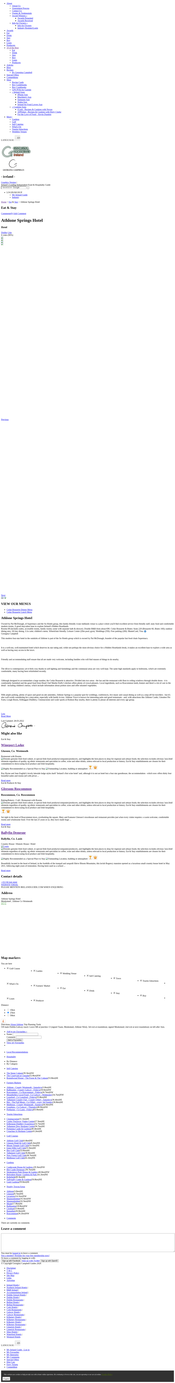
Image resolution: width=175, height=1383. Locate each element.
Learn (9, 43)
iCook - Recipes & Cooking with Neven (35, 109)
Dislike (4, 232)
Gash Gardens (13, 1182)
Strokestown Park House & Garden (22, 1172)
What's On (16, 127)
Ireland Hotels (13, 1285)
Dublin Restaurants (15, 1300)
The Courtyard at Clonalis (18, 1075)
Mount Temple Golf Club (18, 1145)
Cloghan (10, 1208)
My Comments (13, 1357)
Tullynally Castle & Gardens (19, 1179)
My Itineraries (13, 1355)
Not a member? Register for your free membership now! (25, 1255)
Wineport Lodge (12, 745)
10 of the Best (13, 48)
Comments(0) (7, 213)
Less (3, 714)
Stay (8, 38)
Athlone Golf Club (15, 1140)
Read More (6, 716)
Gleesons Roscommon (16, 789)
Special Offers (13, 75)
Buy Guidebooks (19, 85)
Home (3, 202)
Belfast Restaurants (15, 1305)
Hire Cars (11, 1362)
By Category (12, 1064)
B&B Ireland (12, 1290)
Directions (5, 1024)
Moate (9, 1203)
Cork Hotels (12, 1307)
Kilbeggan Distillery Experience (20, 1124)
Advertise (11, 1280)
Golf (14, 122)
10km (12, 1010)
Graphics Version (8, 182)
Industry (15, 197)
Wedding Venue (69, 973)
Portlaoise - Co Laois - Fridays (20, 1109)
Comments (11, 1218)
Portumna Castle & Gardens (19, 1129)
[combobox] (17, 138)
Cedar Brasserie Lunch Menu (19, 612)
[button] (87, 418)
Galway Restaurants (15, 1315)
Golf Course (14, 968)
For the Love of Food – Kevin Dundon (34, 114)
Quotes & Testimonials (22, 13)
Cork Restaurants (14, 1310)
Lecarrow (11, 1196)
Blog (9, 67)
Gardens (15, 119)
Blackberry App (24, 97)
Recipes (10, 70)
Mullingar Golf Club (15, 1158)
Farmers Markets (14, 1083)
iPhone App (23, 94)
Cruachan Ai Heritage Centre (19, 1131)
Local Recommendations (17, 1052)
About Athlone (16, 1024)
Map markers (10, 958)
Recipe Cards (18, 82)
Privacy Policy (13, 1273)
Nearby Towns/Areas (16, 1186)
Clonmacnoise (13, 1119)
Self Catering (17, 124)
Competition (12, 1367)
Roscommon (12, 1213)
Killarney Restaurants (16, 1319)
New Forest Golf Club (16, 1155)
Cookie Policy (107, 1374)
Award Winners (19, 16)
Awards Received (25, 20)
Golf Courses (12, 1136)
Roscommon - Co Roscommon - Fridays (24, 1092)
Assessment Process (20, 8)
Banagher (11, 1211)
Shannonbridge (13, 1199)
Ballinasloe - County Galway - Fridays (23, 1090)
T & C (9, 1270)
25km (12, 1013)
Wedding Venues (19, 132)
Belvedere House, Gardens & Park (22, 1174)
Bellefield (11, 1177)
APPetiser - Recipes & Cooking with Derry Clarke (39, 112)
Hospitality (11, 1057)
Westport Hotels (13, 1337)
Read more (6, 780)
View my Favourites (15, 1043)
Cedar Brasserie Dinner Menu (19, 609)
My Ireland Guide (19, 195)
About (9, 3)
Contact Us (17, 11)
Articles (10, 65)
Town (118, 978)
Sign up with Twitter (31, 1260)
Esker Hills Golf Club (16, 1148)
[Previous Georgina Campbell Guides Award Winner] (90, 767)
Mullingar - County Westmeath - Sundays (24, 1104)
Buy (8, 40)
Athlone (10, 1191)
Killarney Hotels (14, 1317)
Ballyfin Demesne (13, 832)
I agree (6, 1378)
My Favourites (13, 1352)
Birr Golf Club (13, 1150)
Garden (39, 971)
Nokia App (22, 102)
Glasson (10, 1194)
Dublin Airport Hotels (16, 1295)
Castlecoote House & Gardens (20, 1167)
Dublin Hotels (13, 1297)
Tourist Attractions (20, 129)
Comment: (11, 1037)
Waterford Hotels (14, 1334)
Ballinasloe (11, 1206)
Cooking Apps (19, 107)
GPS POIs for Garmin (21, 90)
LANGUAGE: (7, 140)
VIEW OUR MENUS (16, 604)
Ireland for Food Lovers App (30, 104)
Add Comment (19, 213)
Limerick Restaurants (16, 1329)
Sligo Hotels (12, 1332)
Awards (10, 30)
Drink (9, 35)
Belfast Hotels (13, 1302)
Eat (8, 33)
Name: (9, 1034)
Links (9, 1278)
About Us (16, 6)
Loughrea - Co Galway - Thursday (22, 1107)
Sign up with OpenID (49, 1261)
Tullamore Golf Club (16, 1153)
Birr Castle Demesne (16, 1169)
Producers (11, 45)
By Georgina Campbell (22, 72)
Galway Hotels (13, 1312)
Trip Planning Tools (32, 1024)
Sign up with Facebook (11, 1261)
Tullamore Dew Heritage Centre (20, 1126)
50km (12, 1015)
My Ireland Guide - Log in (18, 1350)
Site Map (10, 1275)
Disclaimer (11, 1268)
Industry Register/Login (28, 28)
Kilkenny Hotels (14, 1322)
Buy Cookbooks (19, 87)
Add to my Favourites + (17, 1031)
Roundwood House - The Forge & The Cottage (27, 1078)
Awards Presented (25, 18)
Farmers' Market (43, 986)
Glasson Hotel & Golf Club (18, 1143)
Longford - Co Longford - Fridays (21, 1097)
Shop (9, 80)
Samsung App (24, 99)
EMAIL (14, 884)
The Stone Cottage (15, 1073)
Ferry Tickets (12, 1364)
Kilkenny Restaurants (16, 1324)
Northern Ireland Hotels (17, 1287)
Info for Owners (20, 23)
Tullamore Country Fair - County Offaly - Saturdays (29, 1100)
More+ (9, 117)
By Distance (12, 1061)
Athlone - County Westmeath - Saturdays (24, 1087)
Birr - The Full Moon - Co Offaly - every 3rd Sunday (29, 1102)
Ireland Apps (18, 92)
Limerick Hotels (14, 1327)
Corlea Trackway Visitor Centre (20, 1121)
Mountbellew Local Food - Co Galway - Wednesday (29, 1095)
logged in (16, 1253)
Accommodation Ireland (17, 1292)
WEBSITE (6, 884)
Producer (40, 1000)
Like (10, 232)
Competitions (12, 77)
